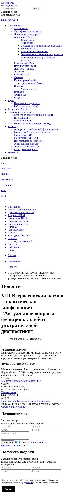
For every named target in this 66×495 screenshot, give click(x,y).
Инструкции (21, 117)
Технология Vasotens (19, 109)
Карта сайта (43, 401)
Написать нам (8, 392)
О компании (14, 25)
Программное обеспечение (29, 140)
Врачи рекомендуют (25, 65)
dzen (3, 190)
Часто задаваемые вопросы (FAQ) (32, 123)
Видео (17, 97)
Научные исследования (27, 103)
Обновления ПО (23, 120)
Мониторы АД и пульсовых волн (32, 132)
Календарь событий (25, 80)
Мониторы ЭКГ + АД (26, 138)
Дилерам (19, 71)
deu (11, 5)
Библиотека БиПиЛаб (26, 106)
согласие (29, 483)
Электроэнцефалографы (27, 146)
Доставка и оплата (24, 68)
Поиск (36, 9)
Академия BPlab (23, 37)
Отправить (8, 442)
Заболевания (27, 40)
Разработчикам (22, 74)
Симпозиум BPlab (24, 63)
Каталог (12, 126)
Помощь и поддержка (19, 112)
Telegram (6, 185)
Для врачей (27, 42)
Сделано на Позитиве (13, 406)
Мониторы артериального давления (21, 380)
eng (7, 5)
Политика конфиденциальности (18, 401)
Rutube (5, 174)
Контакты (13, 152)
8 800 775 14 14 (9, 20)
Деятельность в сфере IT (27, 34)
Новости (19, 86)
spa (15, 5)
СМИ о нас (20, 94)
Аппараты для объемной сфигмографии (36, 129)
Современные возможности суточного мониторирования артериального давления (42, 57)
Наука (11, 100)
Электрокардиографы (26, 143)
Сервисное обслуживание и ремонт (33, 114)
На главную (7, 2)
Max (3, 195)
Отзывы (18, 77)
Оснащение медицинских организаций (42, 45)
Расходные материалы (26, 149)
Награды (19, 91)
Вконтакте (7, 179)
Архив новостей (29, 89)
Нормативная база (30, 48)
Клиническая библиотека (34, 51)
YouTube (6, 168)
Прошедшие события (32, 83)
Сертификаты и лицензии (28, 31)
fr (18, 5)
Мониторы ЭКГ (23, 135)
